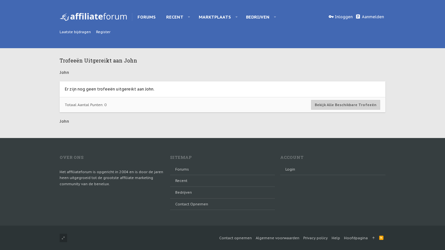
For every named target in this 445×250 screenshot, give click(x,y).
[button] (189, 17)
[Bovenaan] (373, 238)
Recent (181, 180)
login (290, 169)
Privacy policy (315, 238)
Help (336, 238)
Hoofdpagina (356, 238)
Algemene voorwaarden (277, 238)
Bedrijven (183, 192)
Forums (182, 169)
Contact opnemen (191, 204)
